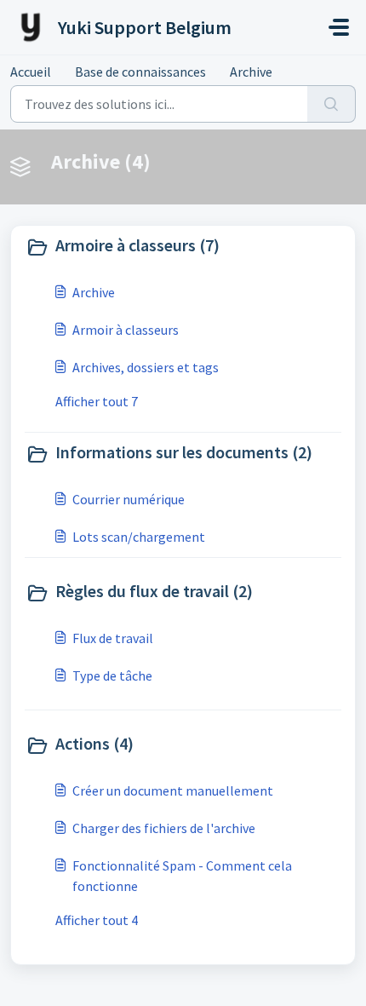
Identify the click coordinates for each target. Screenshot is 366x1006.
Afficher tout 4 (96, 919)
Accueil (30, 71)
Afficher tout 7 (96, 401)
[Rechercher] (331, 104)
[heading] (183, 247)
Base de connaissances (140, 71)
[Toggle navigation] (339, 27)
